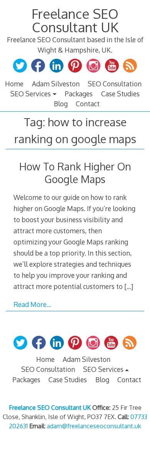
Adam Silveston (56, 83)
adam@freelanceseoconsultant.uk (94, 426)
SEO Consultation (115, 83)
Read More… (32, 304)
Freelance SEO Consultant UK (75, 20)
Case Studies (120, 93)
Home (14, 83)
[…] (128, 286)
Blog (61, 103)
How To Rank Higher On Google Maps (75, 172)
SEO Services (30, 93)
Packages (79, 93)
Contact (88, 103)
